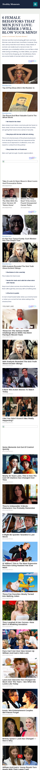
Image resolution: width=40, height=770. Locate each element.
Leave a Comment (8, 36)
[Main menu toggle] (35, 4)
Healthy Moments (11, 4)
